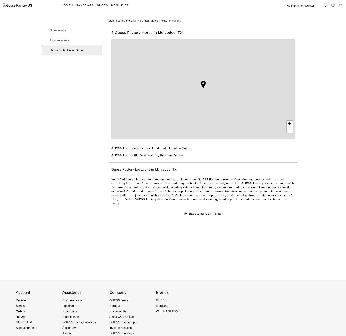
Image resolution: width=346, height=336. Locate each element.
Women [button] (67, 5)
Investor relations (120, 327)
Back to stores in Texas (205, 213)
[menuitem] (68, 5)
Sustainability (118, 311)
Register (21, 300)
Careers (114, 305)
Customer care (72, 300)
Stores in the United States (67, 50)
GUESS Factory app (122, 322)
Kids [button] (125, 5)
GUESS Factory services (79, 322)
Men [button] (114, 5)
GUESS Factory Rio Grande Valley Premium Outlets (147, 155)
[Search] (326, 5)
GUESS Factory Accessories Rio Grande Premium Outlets (151, 148)
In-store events (59, 40)
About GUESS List (121, 316)
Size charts (69, 311)
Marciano (162, 305)
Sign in (20, 305)
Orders (20, 311)
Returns (21, 316)
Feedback (68, 305)
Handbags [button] (85, 5)
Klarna (66, 333)
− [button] (289, 129)
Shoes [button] (102, 5)
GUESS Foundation (122, 333)
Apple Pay (69, 327)
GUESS (161, 300)
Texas (163, 20)
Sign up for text (25, 327)
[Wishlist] (333, 5)
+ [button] (289, 123)
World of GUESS (167, 311)
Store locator (58, 30)
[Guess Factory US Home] (27, 5)
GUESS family (119, 300)
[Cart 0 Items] (341, 5)
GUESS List (24, 322)
